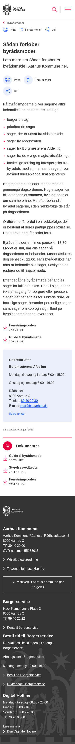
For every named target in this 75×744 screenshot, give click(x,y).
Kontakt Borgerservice (22, 627)
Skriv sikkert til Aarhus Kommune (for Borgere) (38, 584)
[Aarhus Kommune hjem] (14, 9)
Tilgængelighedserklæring (25, 568)
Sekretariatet (17, 413)
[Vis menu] (68, 9)
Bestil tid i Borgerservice (24, 675)
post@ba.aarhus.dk (33, 405)
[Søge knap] (54, 9)
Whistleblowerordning (22, 559)
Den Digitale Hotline (21, 731)
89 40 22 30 (29, 400)
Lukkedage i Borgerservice (26, 684)
